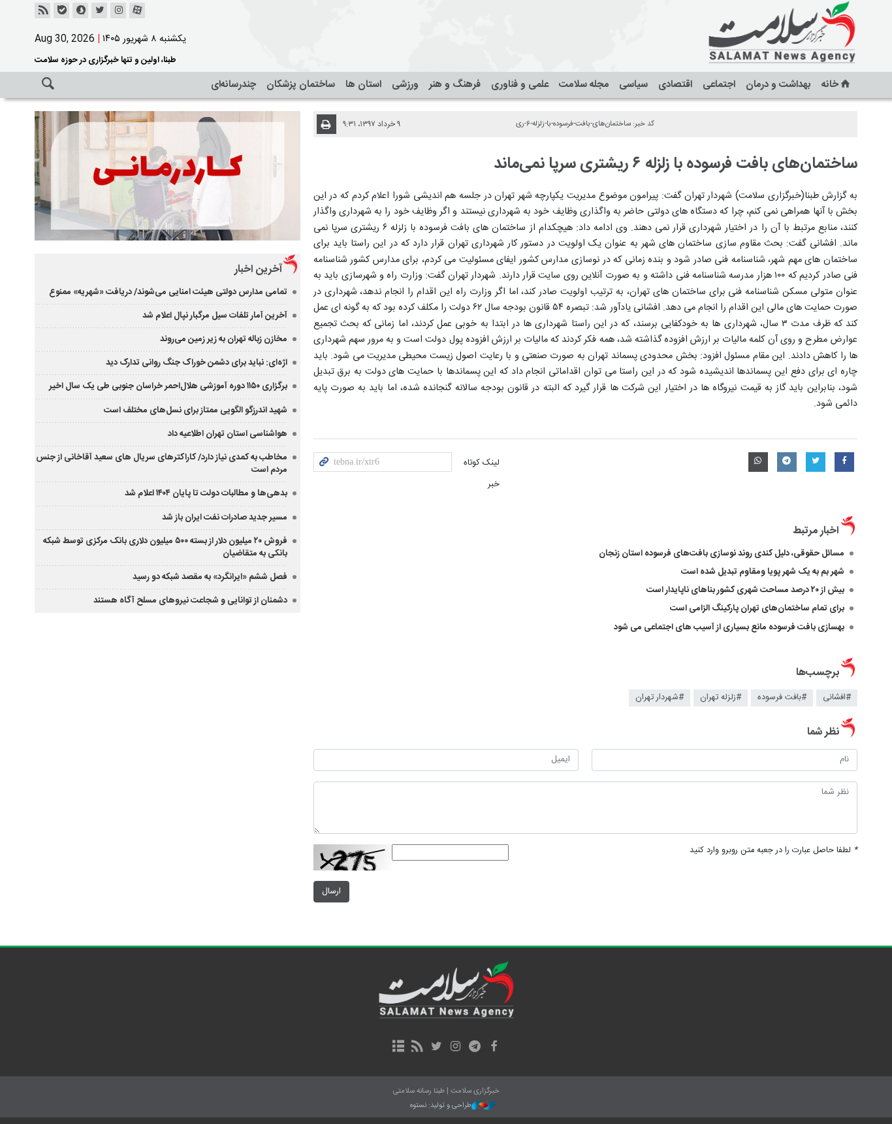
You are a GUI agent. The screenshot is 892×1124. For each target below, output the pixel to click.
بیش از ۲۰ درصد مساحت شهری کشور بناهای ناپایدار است (745, 590)
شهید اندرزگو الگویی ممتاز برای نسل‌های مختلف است (195, 410)
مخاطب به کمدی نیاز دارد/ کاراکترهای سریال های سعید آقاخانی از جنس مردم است (161, 463)
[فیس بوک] (493, 1047)
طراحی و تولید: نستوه (440, 1106)
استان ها (363, 84)
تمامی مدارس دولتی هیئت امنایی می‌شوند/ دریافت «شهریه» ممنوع (168, 292)
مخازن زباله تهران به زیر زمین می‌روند (223, 339)
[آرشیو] (398, 1047)
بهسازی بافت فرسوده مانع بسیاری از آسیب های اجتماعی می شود (729, 627)
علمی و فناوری (520, 84)
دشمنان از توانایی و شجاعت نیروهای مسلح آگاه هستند (190, 600)
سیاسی (633, 84)
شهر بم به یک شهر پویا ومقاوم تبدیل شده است (762, 572)
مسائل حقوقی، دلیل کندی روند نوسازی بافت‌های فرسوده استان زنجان (721, 553)
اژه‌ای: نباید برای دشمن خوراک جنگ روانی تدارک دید (196, 362)
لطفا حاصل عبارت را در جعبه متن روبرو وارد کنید (773, 850)
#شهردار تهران (659, 697)
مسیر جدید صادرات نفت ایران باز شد (224, 517)
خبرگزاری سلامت (752, 32)
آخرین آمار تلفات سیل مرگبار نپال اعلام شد (214, 315)
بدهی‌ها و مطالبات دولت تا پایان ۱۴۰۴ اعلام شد (206, 493)
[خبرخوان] (42, 10)
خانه (829, 84)
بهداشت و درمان (778, 84)
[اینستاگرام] (118, 10)
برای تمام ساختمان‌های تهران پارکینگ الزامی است (757, 608)
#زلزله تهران (720, 697)
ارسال (331, 892)
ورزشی (405, 84)
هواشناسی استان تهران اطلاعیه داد (227, 434)
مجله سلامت (584, 84)
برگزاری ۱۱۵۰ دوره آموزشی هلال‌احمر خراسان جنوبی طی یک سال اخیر (168, 386)
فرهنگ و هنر (455, 84)
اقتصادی (675, 84)
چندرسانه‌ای (233, 84)
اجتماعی (719, 84)
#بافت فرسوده (781, 697)
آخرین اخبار (258, 269)
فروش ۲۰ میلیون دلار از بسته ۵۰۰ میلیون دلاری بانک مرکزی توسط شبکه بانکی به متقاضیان (165, 547)
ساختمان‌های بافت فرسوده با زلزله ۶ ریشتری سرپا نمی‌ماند (675, 164)
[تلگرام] (474, 1047)
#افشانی (837, 697)
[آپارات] (137, 10)
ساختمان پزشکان (300, 84)
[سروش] (80, 10)
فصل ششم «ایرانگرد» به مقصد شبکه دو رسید (210, 577)
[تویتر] (99, 10)
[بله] (61, 10)
